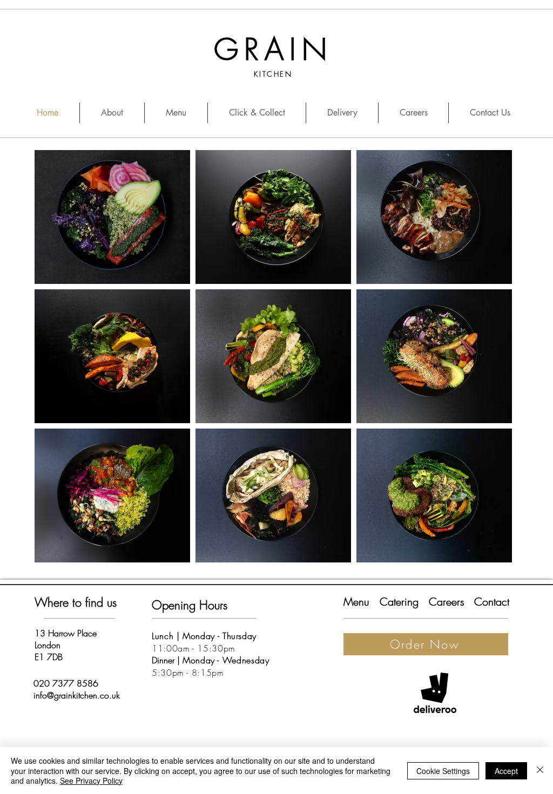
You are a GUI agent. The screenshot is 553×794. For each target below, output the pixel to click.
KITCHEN (273, 74)
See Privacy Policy (91, 780)
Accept (506, 770)
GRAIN (273, 49)
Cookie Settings (443, 770)
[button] (112, 217)
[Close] (540, 770)
